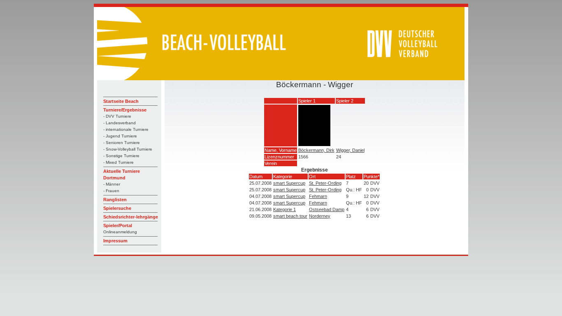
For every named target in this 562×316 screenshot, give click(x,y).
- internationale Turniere (126, 129)
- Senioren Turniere (121, 142)
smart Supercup (289, 183)
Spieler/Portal (117, 225)
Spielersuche (117, 208)
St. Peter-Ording (325, 183)
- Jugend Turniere (120, 136)
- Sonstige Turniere (121, 155)
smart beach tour (290, 216)
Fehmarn (318, 196)
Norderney (319, 216)
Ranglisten (115, 199)
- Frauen (111, 190)
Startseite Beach (121, 101)
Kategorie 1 (284, 209)
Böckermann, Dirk (316, 150)
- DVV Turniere (117, 116)
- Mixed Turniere (118, 162)
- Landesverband (119, 123)
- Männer (111, 184)
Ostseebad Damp (326, 209)
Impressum (115, 240)
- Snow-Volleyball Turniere (127, 149)
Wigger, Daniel (350, 150)
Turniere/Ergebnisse (124, 109)
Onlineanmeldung (120, 232)
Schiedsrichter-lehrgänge (130, 216)
